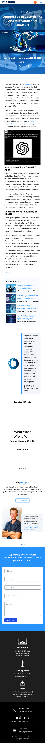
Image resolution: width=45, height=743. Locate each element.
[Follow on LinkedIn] (16, 717)
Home (16, 12)
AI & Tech (23, 12)
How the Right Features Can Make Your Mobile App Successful (27, 297)
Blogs (29, 12)
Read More (22, 449)
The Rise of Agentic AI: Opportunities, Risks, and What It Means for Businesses (26, 287)
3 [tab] (24, 544)
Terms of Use (15, 721)
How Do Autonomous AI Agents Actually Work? (26, 317)
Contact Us (23, 500)
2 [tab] (22, 544)
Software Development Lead (18, 58)
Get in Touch (10, 620)
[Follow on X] (28, 717)
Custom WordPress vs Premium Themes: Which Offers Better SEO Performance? (26, 307)
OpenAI (29, 84)
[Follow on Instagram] (20, 717)
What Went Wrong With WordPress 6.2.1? (22, 436)
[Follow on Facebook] (24, 717)
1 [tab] (21, 544)
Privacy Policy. (29, 721)
